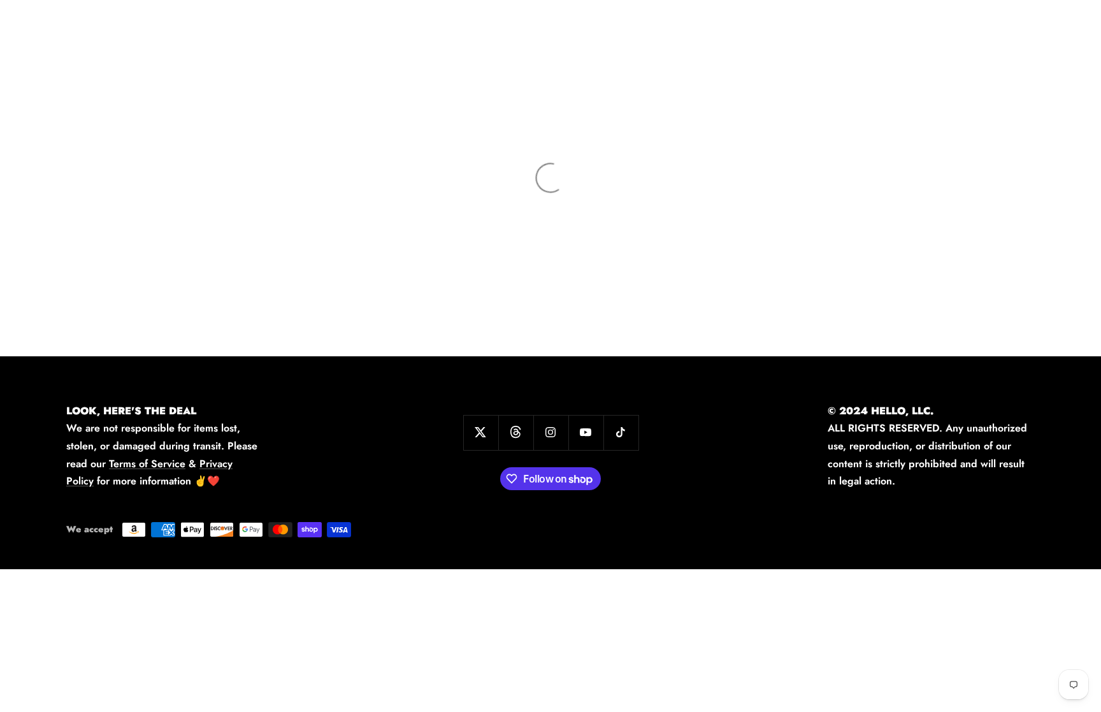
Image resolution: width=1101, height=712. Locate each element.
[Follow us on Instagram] (550, 432)
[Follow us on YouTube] (585, 432)
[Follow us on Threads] (515, 432)
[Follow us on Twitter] (480, 432)
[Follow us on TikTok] (620, 432)
